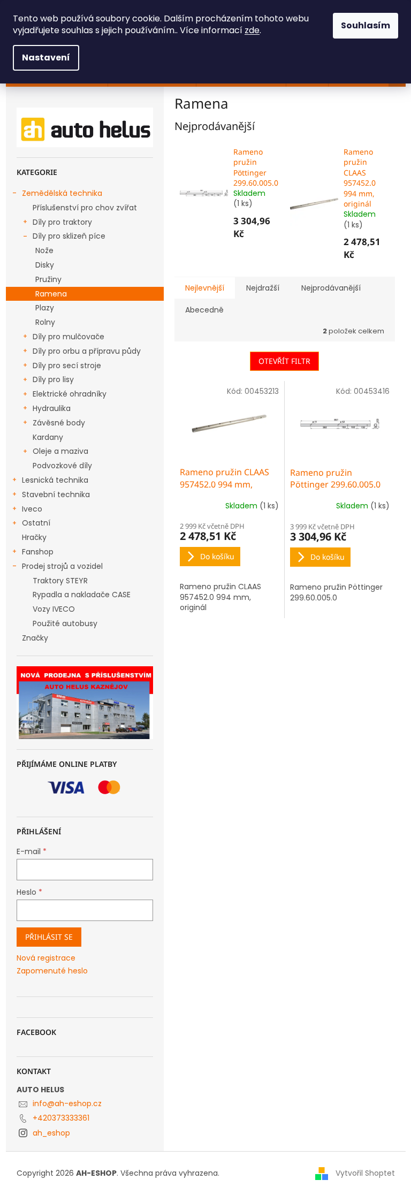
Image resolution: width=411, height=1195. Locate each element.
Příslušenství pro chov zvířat (85, 207)
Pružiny (48, 279)
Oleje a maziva (60, 451)
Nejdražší (262, 288)
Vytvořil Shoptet (365, 1173)
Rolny (45, 322)
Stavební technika (56, 494)
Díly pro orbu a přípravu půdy (87, 351)
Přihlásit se (49, 937)
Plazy (44, 307)
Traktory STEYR (60, 580)
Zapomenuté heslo (52, 971)
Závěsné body (59, 422)
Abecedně (204, 310)
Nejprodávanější (331, 288)
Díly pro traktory (62, 222)
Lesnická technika (55, 480)
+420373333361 (61, 1118)
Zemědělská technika (62, 193)
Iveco (32, 509)
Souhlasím (365, 25)
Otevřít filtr (284, 361)
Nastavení (46, 57)
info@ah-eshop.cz (67, 1103)
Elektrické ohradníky (69, 394)
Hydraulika (52, 408)
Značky (35, 638)
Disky (44, 265)
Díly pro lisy (53, 379)
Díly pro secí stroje (67, 365)
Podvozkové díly (62, 465)
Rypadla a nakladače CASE (82, 594)
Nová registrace (46, 958)
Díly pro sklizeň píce (69, 236)
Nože (44, 250)
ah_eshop (51, 1133)
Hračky (34, 537)
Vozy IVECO (54, 609)
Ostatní (36, 522)
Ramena (51, 293)
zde (252, 30)
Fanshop (38, 551)
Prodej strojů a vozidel (62, 566)
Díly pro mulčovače (68, 336)
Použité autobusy (65, 623)
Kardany (48, 437)
